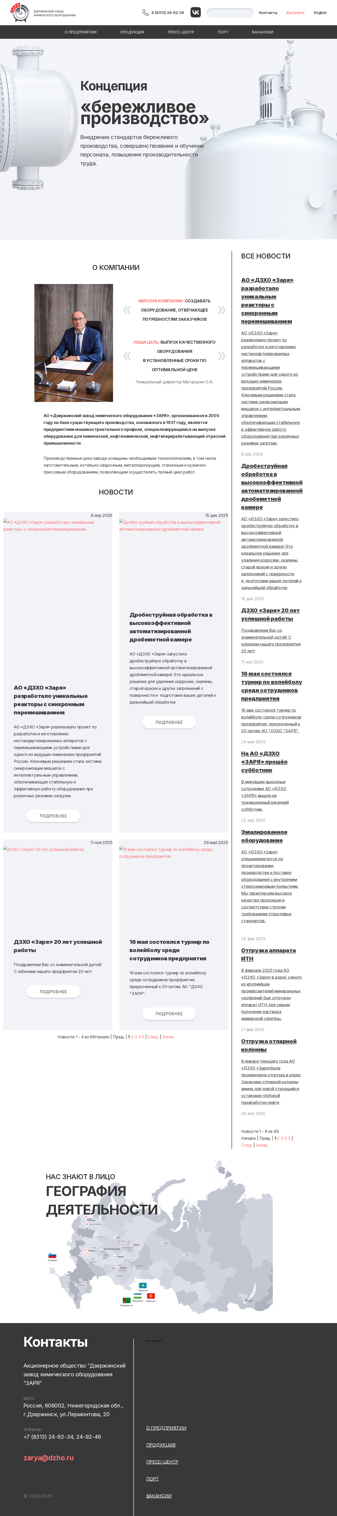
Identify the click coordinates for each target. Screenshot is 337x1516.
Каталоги (295, 12)
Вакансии (262, 32)
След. (153, 1036)
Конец (168, 1036)
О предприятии (81, 32)
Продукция (132, 32)
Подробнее (53, 816)
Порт (223, 32)
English (320, 12)
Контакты (268, 12)
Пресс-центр (181, 32)
